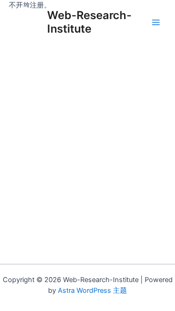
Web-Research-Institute (89, 21)
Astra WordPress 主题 (92, 290)
